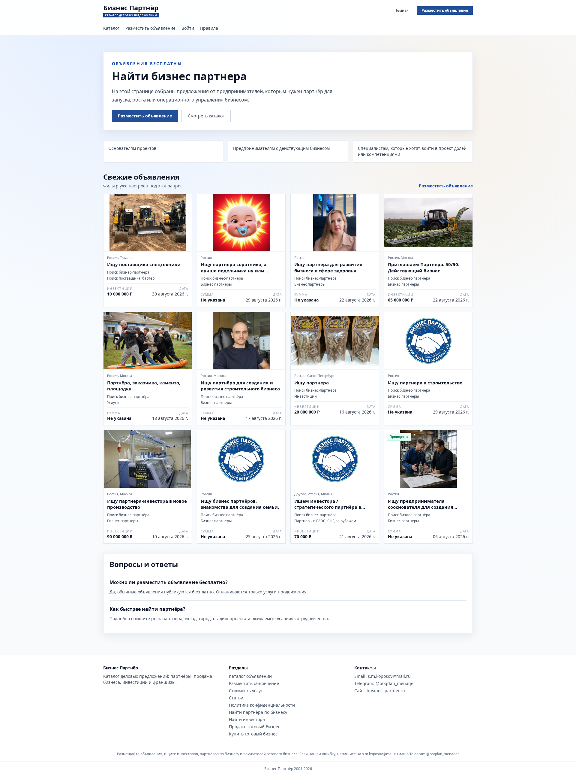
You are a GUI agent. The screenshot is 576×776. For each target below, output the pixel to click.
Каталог (111, 28)
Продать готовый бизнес (254, 726)
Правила (209, 28)
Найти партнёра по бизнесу (258, 712)
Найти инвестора (247, 719)
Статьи (236, 698)
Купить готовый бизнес (253, 734)
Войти (188, 28)
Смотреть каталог (206, 116)
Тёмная (402, 10)
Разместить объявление (445, 10)
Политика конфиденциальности (262, 705)
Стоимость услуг (245, 690)
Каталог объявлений (250, 676)
